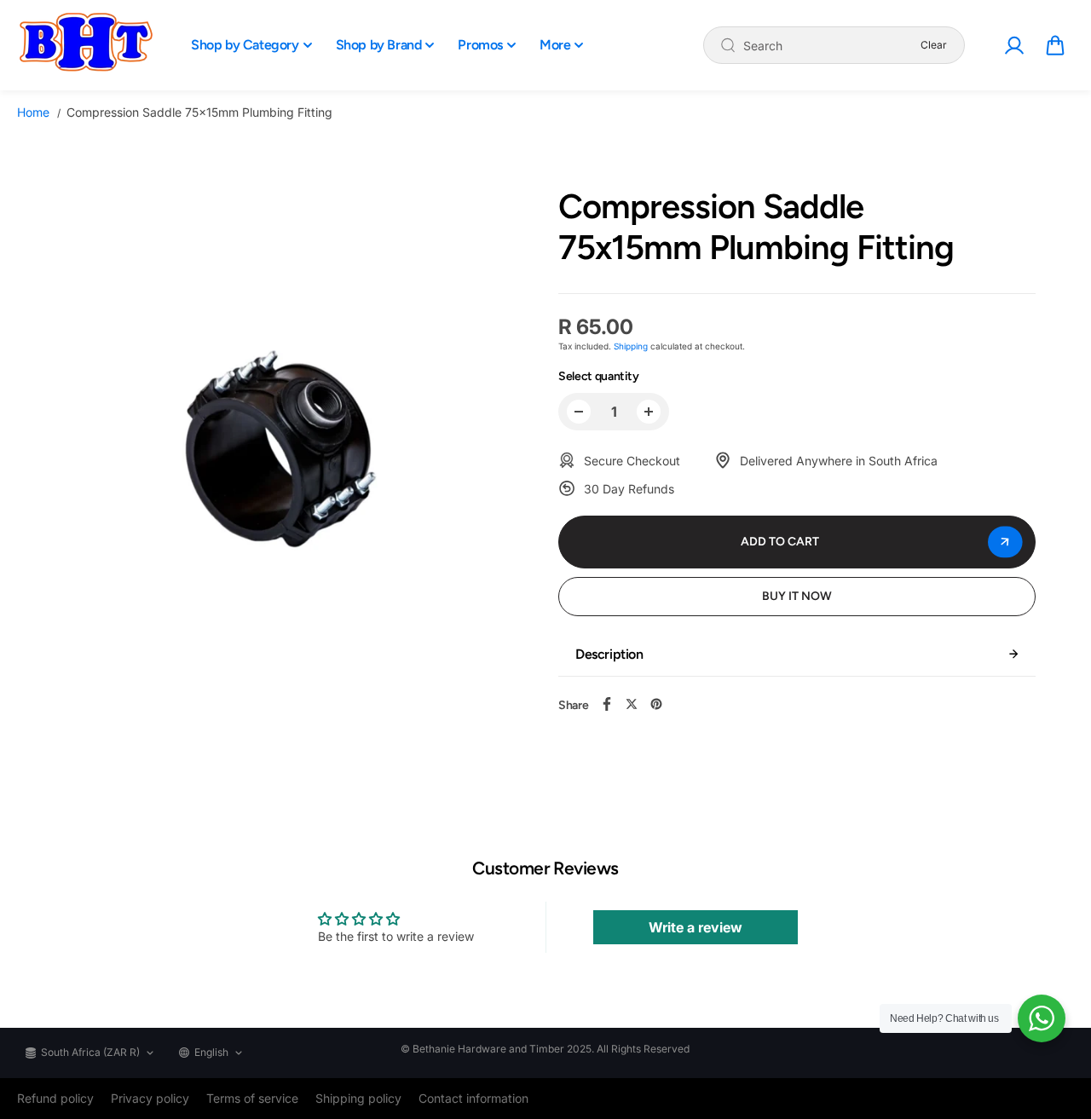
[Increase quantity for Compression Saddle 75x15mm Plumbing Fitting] (649, 412)
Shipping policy (358, 1098)
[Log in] (1013, 45)
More (555, 45)
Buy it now (797, 596)
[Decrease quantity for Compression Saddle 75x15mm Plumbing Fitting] (579, 412)
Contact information (473, 1098)
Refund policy (55, 1098)
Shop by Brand (379, 45)
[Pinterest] (656, 704)
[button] (1055, 45)
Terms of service (252, 1098)
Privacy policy (150, 1098)
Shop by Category (245, 45)
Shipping (631, 346)
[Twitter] (631, 704)
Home (33, 112)
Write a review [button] (695, 927)
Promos (480, 45)
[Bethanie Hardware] (85, 45)
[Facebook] (607, 704)
